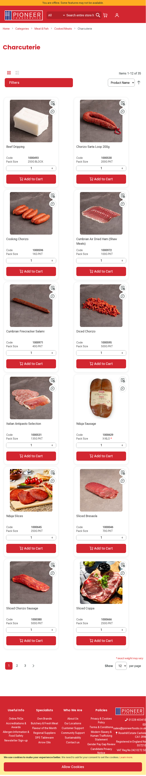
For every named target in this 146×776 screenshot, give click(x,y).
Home (6, 28)
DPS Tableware (44, 737)
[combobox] (74, 15)
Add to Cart (33, 179)
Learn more (126, 757)
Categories (22, 28)
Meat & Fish (42, 28)
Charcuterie (21, 47)
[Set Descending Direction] (139, 82)
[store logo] (24, 15)
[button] (52, 103)
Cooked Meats (63, 28)
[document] (73, 764)
